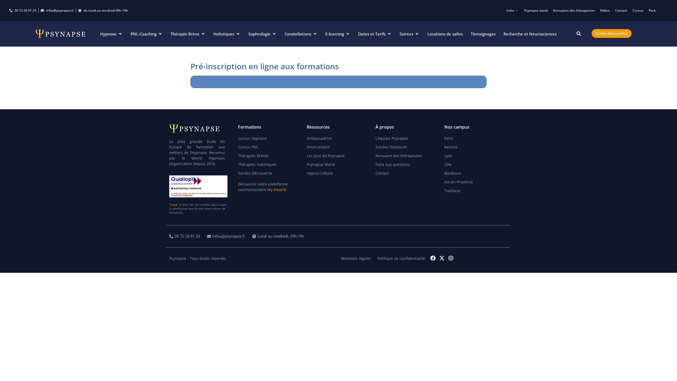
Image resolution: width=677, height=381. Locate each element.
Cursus (638, 10)
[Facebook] (433, 258)
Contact (621, 10)
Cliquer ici (175, 204)
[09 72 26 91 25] (185, 236)
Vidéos (605, 10)
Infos (510, 10)
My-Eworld (276, 189)
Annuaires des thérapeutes (574, 10)
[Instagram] (451, 258)
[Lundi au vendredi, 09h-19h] (278, 236)
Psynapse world (536, 10)
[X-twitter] (442, 258)
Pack (652, 10)
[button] (111, 34)
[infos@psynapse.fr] (226, 236)
